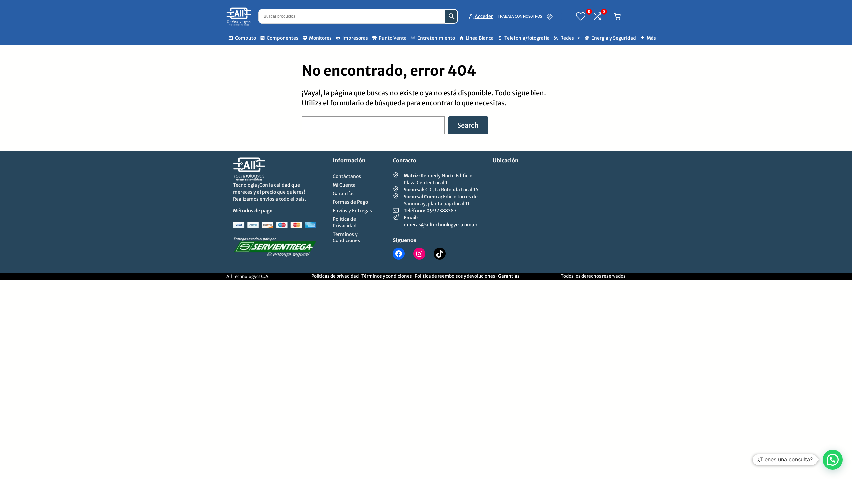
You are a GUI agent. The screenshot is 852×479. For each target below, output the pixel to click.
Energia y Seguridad (613, 38)
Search (468, 125)
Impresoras (355, 38)
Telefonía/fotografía (527, 38)
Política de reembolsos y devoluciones (455, 276)
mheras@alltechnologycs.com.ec (441, 225)
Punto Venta (393, 38)
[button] (833, 460)
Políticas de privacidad (335, 276)
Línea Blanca (480, 38)
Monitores (320, 38)
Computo (245, 38)
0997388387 (441, 211)
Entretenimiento (436, 38)
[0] (580, 16)
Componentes (282, 38)
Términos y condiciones (386, 276)
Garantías (509, 276)
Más (651, 38)
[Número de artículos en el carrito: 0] (617, 16)
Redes (567, 38)
